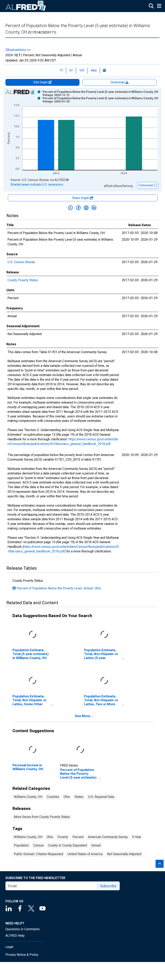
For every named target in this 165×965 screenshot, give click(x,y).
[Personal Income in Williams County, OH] (32, 750)
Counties (53, 797)
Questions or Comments (22, 929)
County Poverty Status (22, 280)
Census (38, 845)
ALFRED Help (15, 935)
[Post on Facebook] (78, 207)
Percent (78, 837)
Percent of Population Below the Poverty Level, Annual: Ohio (59, 588)
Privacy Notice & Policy (21, 955)
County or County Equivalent (67, 845)
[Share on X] (70, 207)
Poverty (63, 837)
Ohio (67, 797)
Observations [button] (16, 50)
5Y (71, 70)
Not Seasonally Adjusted (124, 854)
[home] (25, 6)
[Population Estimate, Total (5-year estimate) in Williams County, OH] (32, 635)
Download (117, 82)
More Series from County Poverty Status (42, 817)
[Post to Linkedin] (94, 207)
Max (94, 70)
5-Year (136, 837)
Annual (96, 845)
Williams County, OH (28, 797)
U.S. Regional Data (101, 797)
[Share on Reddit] (86, 207)
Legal (9, 947)
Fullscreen (146, 185)
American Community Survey (108, 837)
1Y (61, 70)
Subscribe (108, 886)
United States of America (85, 854)
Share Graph (81, 198)
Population (21, 845)
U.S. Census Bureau (21, 262)
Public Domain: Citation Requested (38, 854)
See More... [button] (84, 716)
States (79, 797)
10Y (82, 70)
